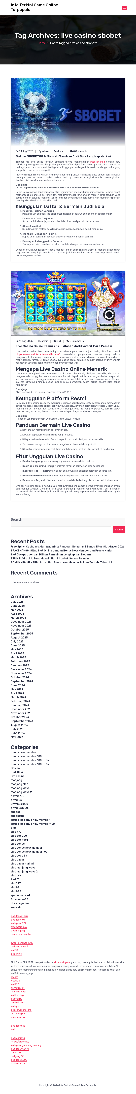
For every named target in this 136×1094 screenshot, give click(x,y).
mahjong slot (19, 784)
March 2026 (18, 617)
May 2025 (17, 649)
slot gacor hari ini (22, 863)
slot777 (16, 883)
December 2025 (21, 621)
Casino (15, 768)
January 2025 (20, 665)
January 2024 (20, 705)
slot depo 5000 (19, 1060)
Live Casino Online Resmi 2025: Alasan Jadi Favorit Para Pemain (64, 346)
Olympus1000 (19, 804)
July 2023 (17, 729)
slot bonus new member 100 (29, 851)
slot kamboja (18, 995)
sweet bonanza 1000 (22, 943)
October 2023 (20, 717)
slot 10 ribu (16, 999)
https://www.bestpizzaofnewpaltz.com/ (38, 354)
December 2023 (21, 709)
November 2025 (21, 625)
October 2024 (20, 677)
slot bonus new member (26, 847)
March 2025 (18, 657)
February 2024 (20, 701)
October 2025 (20, 629)
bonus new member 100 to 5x (30, 764)
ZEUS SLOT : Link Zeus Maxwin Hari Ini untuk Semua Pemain (50, 558)
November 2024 (21, 673)
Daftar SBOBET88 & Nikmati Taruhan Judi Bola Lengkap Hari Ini (63, 156)
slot (13, 1029)
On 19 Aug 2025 (24, 341)
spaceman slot (20, 895)
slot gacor (17, 859)
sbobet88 (17, 815)
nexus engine (18, 1013)
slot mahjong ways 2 (24, 871)
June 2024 (18, 685)
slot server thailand (21, 1009)
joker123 (15, 980)
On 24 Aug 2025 (24, 151)
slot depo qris (18, 1025)
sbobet (61, 151)
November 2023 (21, 713)
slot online (16, 953)
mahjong (16, 780)
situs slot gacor (62, 962)
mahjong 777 (18, 1056)
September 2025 (22, 633)
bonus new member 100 (26, 756)
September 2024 (22, 681)
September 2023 (22, 721)
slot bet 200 (19, 835)
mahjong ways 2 (21, 792)
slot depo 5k (19, 855)
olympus (16, 800)
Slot (59, 341)
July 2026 (17, 601)
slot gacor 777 (18, 923)
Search (16, 519)
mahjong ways (20, 788)
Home (41, 43)
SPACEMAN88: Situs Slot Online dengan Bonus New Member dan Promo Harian (62, 550)
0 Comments (80, 151)
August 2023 (19, 725)
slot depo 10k (18, 919)
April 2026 (17, 613)
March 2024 (18, 697)
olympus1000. (20, 807)
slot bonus (18, 843)
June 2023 (18, 733)
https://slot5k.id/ (20, 1041)
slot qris (16, 875)
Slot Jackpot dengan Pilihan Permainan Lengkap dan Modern (51, 554)
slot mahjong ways (23, 867)
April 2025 (17, 653)
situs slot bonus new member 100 (33, 823)
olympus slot (18, 988)
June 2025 (18, 645)
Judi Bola (17, 772)
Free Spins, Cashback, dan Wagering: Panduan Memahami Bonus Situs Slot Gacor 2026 (68, 546)
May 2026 (17, 609)
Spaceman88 (19, 899)
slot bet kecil (19, 839)
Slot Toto (17, 879)
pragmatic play (19, 927)
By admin (44, 151)
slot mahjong (18, 930)
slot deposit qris (19, 916)
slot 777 (16, 831)
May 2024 (17, 689)
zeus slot (17, 907)
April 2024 (17, 693)
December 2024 (21, 669)
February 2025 (20, 661)
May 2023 (17, 737)
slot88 (15, 887)
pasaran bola (97, 161)
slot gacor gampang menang (26, 1045)
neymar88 (17, 796)
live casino (18, 776)
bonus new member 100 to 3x (30, 760)
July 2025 (17, 641)
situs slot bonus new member (30, 819)
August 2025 (19, 637)
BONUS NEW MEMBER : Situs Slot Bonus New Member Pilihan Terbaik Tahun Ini (61, 562)
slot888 (16, 891)
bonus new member (23, 752)
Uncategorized (20, 903)
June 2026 (18, 605)
